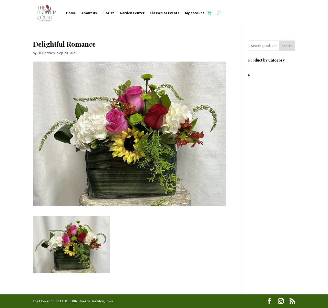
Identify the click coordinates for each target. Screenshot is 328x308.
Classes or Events (164, 13)
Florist (108, 13)
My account (194, 13)
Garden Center (132, 13)
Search (287, 45)
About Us (89, 13)
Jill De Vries (46, 53)
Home (71, 13)
